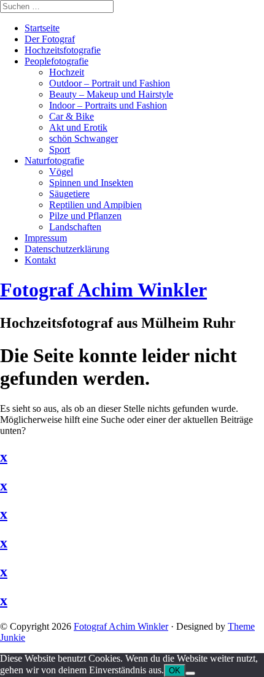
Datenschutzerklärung (67, 249)
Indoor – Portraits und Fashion (108, 105)
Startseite (42, 28)
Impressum (46, 238)
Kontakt (40, 260)
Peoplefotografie (56, 61)
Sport (59, 149)
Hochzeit (66, 72)
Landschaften (75, 227)
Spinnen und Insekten (91, 182)
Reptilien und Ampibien (95, 204)
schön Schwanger (83, 138)
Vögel (61, 171)
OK (175, 670)
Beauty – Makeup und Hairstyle (111, 94)
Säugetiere (69, 193)
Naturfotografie (54, 160)
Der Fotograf (50, 39)
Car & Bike (71, 116)
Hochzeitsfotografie (63, 50)
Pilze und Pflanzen (85, 216)
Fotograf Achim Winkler (121, 626)
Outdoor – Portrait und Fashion (109, 83)
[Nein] (190, 673)
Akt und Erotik (78, 127)
